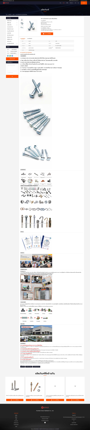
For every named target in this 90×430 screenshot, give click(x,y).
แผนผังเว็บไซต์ (74, 422)
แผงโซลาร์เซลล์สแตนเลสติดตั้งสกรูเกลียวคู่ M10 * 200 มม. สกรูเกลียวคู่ (14, 396)
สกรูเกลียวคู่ (22, 366)
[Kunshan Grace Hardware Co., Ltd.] (6, 3)
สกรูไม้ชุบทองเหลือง (29, 366)
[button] (7, 388)
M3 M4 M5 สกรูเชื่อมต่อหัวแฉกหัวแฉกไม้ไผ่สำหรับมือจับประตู (34, 396)
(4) (10, 35)
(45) (9, 22)
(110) (9, 39)
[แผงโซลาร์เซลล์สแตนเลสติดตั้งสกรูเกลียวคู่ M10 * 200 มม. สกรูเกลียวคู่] (15, 386)
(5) (9, 41)
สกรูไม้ (13, 14)
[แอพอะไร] (10, 56)
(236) (9, 20)
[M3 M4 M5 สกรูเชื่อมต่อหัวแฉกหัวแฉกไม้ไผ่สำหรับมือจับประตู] (35, 386)
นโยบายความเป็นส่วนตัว (73, 424)
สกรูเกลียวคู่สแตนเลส (36, 366)
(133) (9, 24)
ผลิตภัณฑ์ (9, 14)
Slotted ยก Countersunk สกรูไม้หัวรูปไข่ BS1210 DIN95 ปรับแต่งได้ (54, 396)
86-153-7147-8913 (84, 0)
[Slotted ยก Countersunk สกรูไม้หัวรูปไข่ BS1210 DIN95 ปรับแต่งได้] (55, 386)
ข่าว (73, 420)
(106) (9, 37)
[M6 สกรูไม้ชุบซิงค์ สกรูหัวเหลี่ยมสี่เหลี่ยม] (32, 26)
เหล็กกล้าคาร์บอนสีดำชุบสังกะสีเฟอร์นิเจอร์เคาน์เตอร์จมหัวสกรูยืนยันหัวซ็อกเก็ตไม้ (75, 396)
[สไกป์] (7, 55)
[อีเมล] (12, 55)
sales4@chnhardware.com (74, 0)
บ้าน (6, 14)
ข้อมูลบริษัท (74, 415)
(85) (10, 43)
